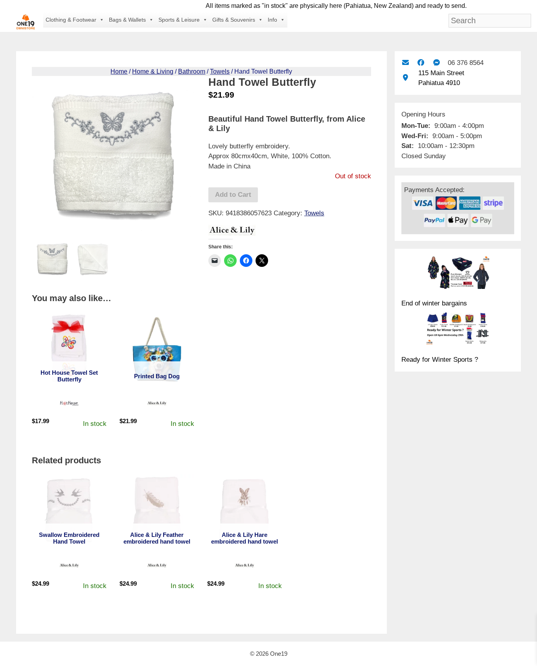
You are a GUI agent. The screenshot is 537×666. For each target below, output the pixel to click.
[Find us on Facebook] (421, 63)
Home (118, 71)
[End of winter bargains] (458, 273)
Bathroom (191, 71)
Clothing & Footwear (71, 20)
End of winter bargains (434, 303)
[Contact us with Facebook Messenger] (436, 63)
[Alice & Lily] (232, 232)
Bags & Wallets (127, 20)
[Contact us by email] (405, 63)
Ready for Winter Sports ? (439, 359)
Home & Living (152, 71)
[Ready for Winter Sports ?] (458, 330)
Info (272, 20)
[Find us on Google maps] (405, 77)
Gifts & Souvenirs (233, 20)
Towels (220, 71)
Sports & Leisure (179, 20)
